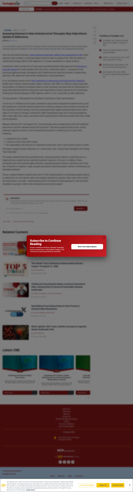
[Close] (129, 485)
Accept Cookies (118, 485)
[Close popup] (104, 238)
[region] (66, 485)
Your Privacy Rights (87, 485)
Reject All (103, 485)
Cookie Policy (30, 490)
